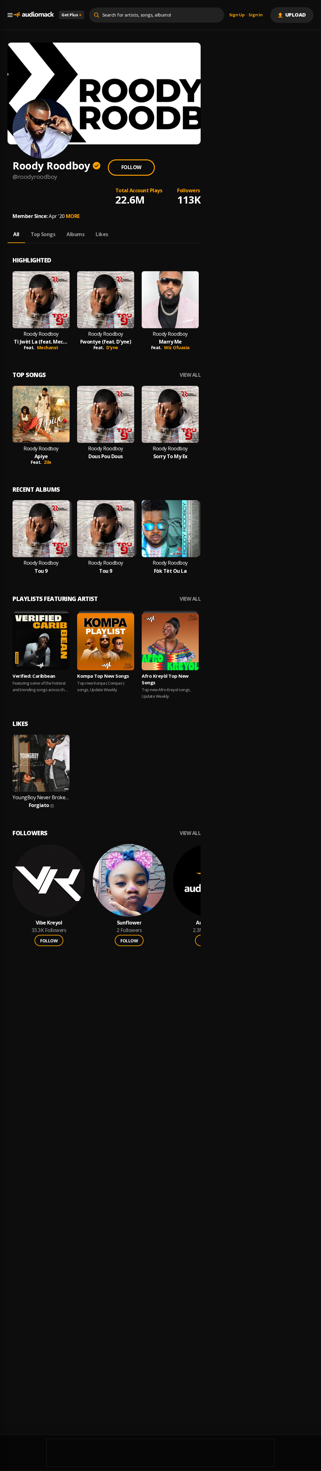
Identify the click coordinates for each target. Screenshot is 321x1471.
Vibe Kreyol (49, 922)
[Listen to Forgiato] (41, 763)
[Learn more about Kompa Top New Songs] (105, 641)
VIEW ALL (190, 375)
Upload (295, 14)
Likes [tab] (102, 234)
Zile (47, 462)
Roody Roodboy (41, 334)
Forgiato (39, 805)
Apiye (41, 456)
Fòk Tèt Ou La (170, 571)
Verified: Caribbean (34, 676)
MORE (73, 216)
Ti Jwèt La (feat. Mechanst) (41, 342)
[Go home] (33, 14)
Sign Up (237, 15)
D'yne (112, 347)
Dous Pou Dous (105, 456)
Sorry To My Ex (170, 456)
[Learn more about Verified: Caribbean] (41, 641)
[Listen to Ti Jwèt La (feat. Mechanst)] (41, 299)
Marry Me (170, 342)
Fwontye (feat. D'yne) (105, 342)
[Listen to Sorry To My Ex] (170, 414)
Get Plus (71, 15)
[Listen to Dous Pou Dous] (105, 414)
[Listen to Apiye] (41, 414)
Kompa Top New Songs (103, 676)
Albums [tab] (75, 234)
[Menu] (10, 15)
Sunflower (129, 922)
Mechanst (47, 347)
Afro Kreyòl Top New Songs (165, 679)
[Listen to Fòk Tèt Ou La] (170, 528)
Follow (131, 167)
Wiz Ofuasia (177, 347)
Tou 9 (41, 571)
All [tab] (16, 234)
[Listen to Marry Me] (170, 299)
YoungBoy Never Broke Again (41, 797)
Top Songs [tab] (43, 234)
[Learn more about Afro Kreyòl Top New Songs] (170, 641)
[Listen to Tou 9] (41, 528)
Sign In (255, 15)
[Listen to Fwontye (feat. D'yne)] (105, 299)
